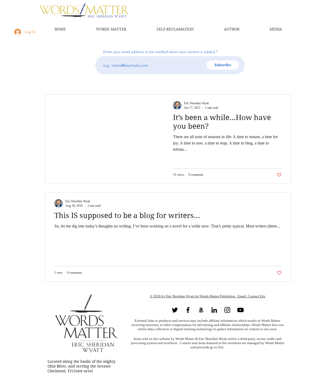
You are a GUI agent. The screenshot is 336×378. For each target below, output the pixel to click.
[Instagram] (227, 310)
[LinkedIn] (214, 310)
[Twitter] (175, 310)
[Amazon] (201, 310)
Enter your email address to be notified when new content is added (159, 52)
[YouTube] (240, 310)
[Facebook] (188, 310)
